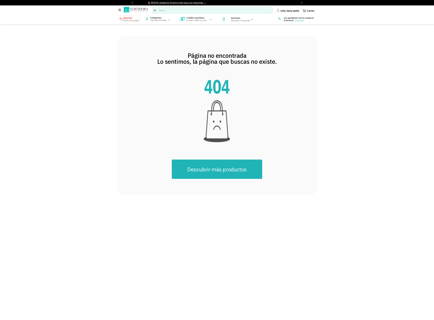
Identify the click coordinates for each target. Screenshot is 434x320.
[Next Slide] (301, 2)
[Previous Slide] (132, 2)
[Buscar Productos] (155, 10)
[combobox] (212, 10)
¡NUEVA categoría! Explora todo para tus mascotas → (178, 2)
